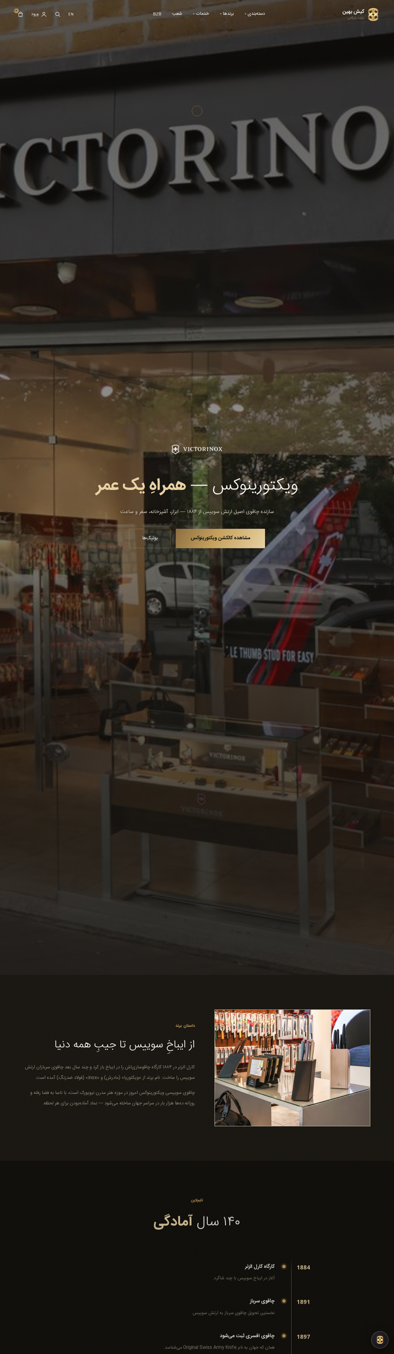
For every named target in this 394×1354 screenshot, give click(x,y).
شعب (177, 14)
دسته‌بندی (255, 14)
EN (71, 14)
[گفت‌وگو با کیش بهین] (379, 1339)
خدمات (201, 14)
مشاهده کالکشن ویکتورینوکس (220, 538)
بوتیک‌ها (150, 538)
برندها (227, 14)
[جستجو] (57, 14)
